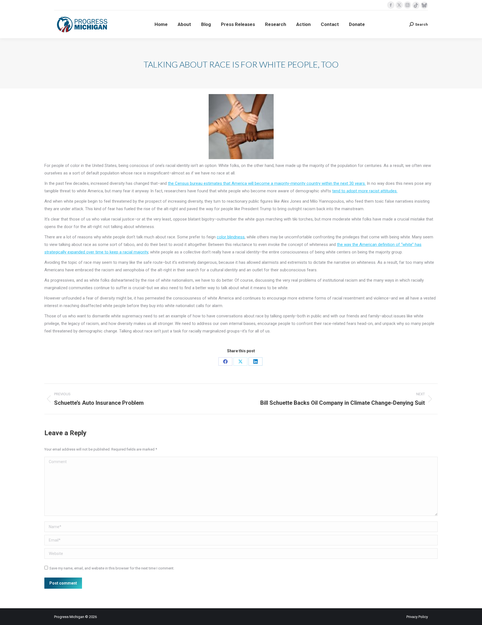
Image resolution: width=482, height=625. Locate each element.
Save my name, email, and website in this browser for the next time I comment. (111, 568)
